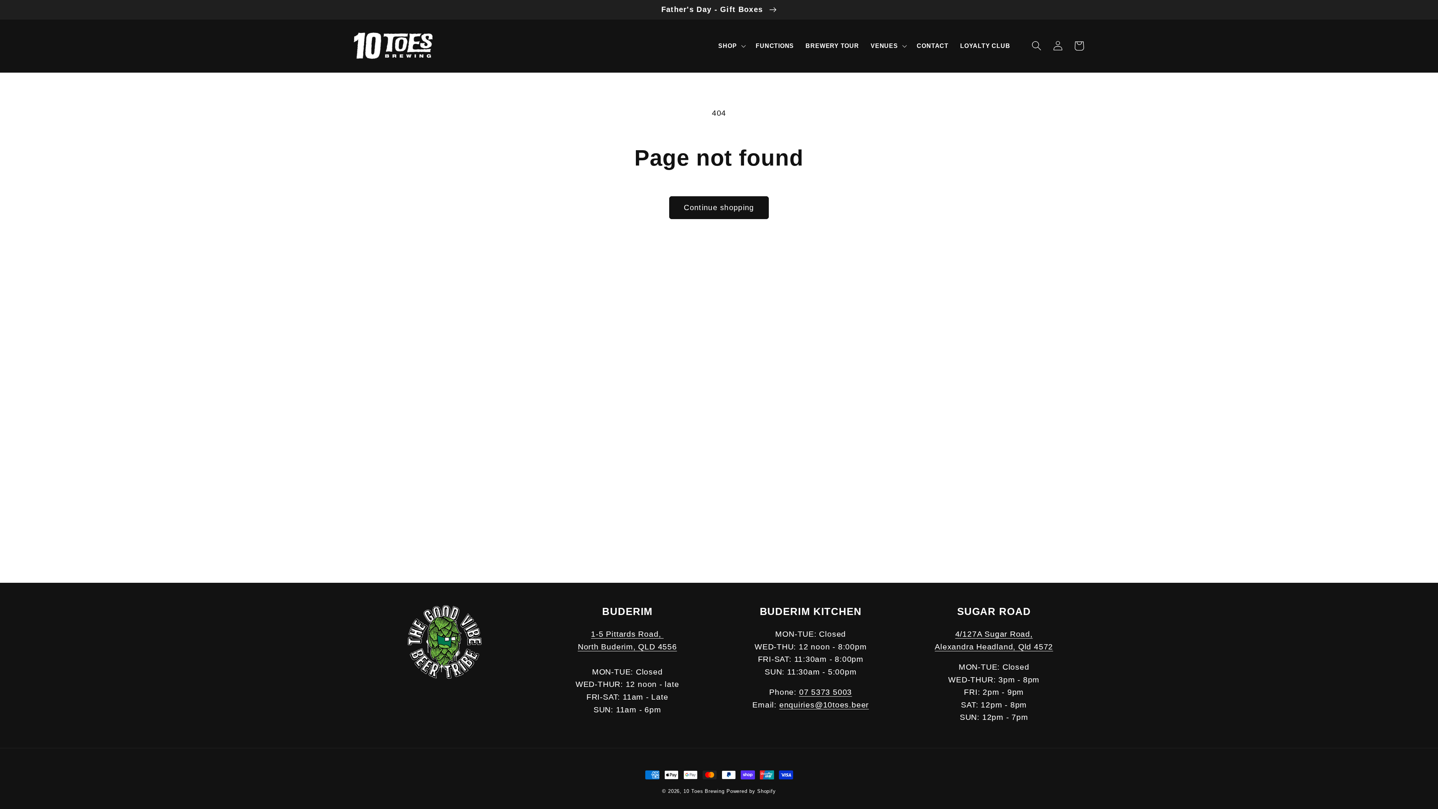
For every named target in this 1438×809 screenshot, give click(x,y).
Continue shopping (719, 207)
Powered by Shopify (751, 791)
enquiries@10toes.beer (824, 704)
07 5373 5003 (825, 692)
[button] (731, 45)
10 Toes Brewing (704, 791)
